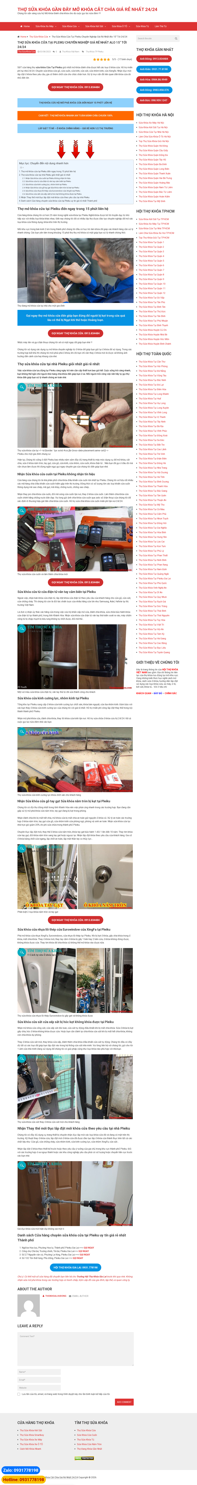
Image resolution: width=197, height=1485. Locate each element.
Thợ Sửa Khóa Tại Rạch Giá (152, 601)
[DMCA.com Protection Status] (84, 1459)
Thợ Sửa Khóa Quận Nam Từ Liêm (156, 187)
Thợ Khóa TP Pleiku (94, 51)
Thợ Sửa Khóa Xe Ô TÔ (31, 1444)
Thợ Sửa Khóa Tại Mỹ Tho (152, 504)
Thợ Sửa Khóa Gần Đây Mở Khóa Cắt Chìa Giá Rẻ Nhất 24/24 (87, 9)
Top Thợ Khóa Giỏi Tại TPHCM (154, 237)
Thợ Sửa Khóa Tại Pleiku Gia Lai (155, 578)
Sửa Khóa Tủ (142, 26)
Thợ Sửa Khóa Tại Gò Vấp (151, 297)
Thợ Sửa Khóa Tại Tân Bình (152, 316)
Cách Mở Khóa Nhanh (30, 1449)
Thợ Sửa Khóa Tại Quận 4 (151, 256)
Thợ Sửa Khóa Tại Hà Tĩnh (152, 477)
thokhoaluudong (55, 1296)
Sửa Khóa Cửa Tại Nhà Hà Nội (154, 132)
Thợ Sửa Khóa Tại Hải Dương (153, 472)
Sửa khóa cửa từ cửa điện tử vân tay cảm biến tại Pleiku (48, 181)
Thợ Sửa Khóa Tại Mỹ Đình (152, 201)
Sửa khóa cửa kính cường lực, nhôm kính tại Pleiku (46, 184)
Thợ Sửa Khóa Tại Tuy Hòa (152, 620)
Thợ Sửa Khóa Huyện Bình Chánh (155, 343)
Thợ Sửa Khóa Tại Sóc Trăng (153, 606)
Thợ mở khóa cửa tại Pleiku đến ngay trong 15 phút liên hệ (48, 171)
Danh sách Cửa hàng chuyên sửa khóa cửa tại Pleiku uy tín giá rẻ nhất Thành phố (59, 201)
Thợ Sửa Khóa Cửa (26, 51)
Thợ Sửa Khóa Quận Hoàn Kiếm (154, 196)
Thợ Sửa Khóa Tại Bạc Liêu (152, 647)
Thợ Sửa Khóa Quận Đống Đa (153, 155)
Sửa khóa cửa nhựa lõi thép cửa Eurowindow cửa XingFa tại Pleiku (53, 191)
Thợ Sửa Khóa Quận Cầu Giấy (153, 150)
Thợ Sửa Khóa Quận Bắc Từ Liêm (155, 192)
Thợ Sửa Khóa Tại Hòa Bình (152, 532)
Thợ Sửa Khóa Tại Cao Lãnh (152, 449)
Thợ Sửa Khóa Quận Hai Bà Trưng (155, 178)
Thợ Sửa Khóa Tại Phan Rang (153, 564)
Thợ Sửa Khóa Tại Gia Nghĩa (153, 527)
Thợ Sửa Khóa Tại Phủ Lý (151, 551)
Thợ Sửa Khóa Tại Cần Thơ (152, 361)
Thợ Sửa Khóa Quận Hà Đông (153, 145)
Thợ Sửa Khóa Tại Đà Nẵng (152, 371)
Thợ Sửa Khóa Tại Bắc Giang (153, 491)
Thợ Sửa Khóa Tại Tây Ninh (152, 421)
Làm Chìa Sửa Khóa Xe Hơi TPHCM (156, 233)
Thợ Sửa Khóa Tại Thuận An (152, 500)
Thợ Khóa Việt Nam (70, 51)
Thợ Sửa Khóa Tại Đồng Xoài (153, 435)
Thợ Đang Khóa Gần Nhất (89, 1449)
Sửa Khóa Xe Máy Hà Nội (151, 122)
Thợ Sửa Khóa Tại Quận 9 (151, 279)
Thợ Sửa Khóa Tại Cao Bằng (153, 643)
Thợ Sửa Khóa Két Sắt (31, 1430)
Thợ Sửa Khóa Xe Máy (31, 1439)
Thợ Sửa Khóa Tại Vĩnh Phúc (153, 431)
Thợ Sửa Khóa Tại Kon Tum (152, 546)
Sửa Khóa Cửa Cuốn (87, 1435)
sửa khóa (27, 370)
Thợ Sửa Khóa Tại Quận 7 (151, 270)
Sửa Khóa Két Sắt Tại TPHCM (154, 219)
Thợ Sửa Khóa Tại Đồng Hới (152, 523)
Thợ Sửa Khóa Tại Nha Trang (153, 467)
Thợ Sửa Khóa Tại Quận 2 (151, 247)
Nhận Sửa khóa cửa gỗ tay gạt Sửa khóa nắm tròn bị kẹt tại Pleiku (52, 188)
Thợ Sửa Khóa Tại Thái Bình (152, 610)
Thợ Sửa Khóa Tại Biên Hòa (152, 389)
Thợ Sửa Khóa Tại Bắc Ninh (152, 380)
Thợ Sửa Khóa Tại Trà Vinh (152, 454)
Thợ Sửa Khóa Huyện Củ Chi (153, 330)
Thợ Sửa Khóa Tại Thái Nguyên (154, 615)
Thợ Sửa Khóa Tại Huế (150, 398)
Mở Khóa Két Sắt (25, 1457)
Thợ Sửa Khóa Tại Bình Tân (152, 307)
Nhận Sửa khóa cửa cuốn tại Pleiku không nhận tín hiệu (48, 178)
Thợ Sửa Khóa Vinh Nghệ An (153, 587)
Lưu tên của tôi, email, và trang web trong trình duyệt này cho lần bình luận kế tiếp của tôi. (66, 1394)
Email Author (80, 1296)
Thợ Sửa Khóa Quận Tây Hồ (152, 159)
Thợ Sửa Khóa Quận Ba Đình (153, 164)
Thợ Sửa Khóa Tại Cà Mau (152, 509)
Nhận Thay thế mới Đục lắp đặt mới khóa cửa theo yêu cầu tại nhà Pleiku (55, 197)
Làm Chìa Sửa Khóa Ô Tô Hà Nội (155, 136)
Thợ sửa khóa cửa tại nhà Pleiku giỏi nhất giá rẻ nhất (45, 175)
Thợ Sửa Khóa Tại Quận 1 (151, 242)
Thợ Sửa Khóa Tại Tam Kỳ (151, 634)
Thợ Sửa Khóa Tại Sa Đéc (151, 440)
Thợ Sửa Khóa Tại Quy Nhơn (153, 597)
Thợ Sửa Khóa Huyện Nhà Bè (153, 334)
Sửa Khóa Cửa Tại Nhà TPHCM (154, 228)
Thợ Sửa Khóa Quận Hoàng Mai (154, 182)
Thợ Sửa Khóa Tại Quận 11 (152, 288)
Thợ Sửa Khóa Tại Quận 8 (151, 274)
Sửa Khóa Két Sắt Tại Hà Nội (153, 127)
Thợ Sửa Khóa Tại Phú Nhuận (153, 320)
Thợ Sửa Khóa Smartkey (32, 1435)
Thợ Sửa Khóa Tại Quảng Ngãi (154, 574)
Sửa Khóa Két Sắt (94, 26)
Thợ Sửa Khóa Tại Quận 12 (152, 293)
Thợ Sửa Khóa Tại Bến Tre (152, 444)
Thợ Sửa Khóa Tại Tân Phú (152, 302)
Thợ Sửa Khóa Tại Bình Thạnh (153, 325)
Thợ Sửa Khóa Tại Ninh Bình (152, 560)
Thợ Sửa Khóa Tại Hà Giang (152, 638)
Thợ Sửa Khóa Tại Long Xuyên (154, 407)
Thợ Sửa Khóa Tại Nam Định (153, 569)
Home (26, 26)
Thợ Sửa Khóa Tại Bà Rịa (151, 426)
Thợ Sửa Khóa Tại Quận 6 (151, 265)
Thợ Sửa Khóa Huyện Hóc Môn (154, 339)
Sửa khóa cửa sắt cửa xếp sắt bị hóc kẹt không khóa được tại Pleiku (54, 194)
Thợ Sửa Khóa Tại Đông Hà (152, 463)
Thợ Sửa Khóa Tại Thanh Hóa (153, 486)
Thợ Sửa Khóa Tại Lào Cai (152, 541)
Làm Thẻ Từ (161, 26)
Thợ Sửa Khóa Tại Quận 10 (152, 283)
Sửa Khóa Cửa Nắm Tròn (89, 1444)
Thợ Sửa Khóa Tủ (85, 1439)
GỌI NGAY (89, 1247)
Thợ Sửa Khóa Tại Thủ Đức (152, 311)
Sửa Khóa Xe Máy (45, 26)
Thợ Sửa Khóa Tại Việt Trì (151, 624)
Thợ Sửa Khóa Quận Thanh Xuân (154, 173)
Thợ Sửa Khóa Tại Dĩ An (150, 592)
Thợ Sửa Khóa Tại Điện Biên (153, 458)
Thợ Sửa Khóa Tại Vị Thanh (152, 417)
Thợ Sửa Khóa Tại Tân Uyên (152, 495)
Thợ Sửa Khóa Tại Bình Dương (154, 481)
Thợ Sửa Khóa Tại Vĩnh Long (153, 412)
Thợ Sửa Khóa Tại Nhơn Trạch (153, 518)
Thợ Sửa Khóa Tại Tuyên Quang (154, 652)
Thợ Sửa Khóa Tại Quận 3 (151, 251)
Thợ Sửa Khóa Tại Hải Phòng (153, 366)
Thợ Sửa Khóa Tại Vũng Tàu (152, 375)
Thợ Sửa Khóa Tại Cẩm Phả (152, 514)
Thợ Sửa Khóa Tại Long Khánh (154, 394)
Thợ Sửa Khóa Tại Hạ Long (152, 403)
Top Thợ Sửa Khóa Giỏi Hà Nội (154, 141)
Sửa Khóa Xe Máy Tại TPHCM (154, 223)
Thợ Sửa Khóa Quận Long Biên (154, 169)
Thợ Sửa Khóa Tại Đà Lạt (151, 384)
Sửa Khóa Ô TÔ (119, 26)
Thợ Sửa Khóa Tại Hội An (151, 629)
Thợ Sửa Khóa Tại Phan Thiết (153, 555)
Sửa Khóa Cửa (69, 26)
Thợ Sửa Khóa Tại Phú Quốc (153, 583)
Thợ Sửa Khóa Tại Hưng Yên (153, 537)
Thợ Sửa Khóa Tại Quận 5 (151, 260)
